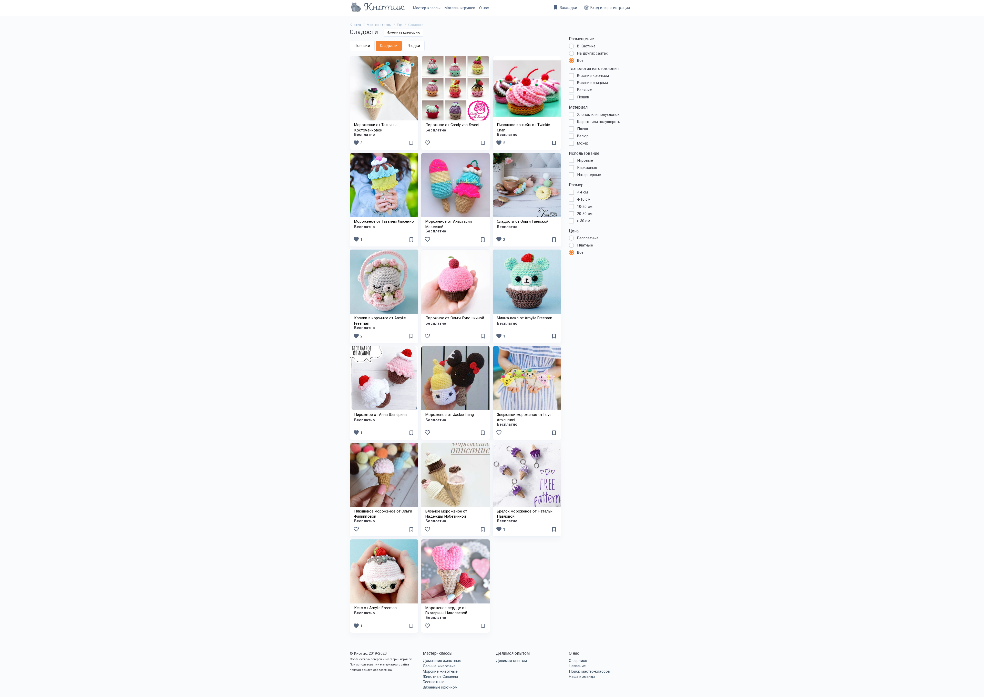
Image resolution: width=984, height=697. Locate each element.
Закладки (564, 7)
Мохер (583, 143)
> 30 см (583, 221)
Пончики (362, 45)
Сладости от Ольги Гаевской (523, 221)
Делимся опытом (511, 660)
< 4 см (582, 192)
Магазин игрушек (460, 8)
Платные (585, 245)
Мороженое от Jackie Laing (449, 414)
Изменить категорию (403, 32)
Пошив (583, 97)
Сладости (388, 45)
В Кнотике (586, 46)
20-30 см (584, 213)
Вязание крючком (593, 75)
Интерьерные (589, 174)
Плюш (582, 129)
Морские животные (440, 671)
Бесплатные (433, 682)
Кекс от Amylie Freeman (375, 608)
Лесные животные (439, 666)
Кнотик (355, 25)
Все (580, 60)
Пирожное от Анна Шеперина (380, 414)
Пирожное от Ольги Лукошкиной (454, 318)
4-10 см (583, 199)
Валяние (584, 90)
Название (577, 666)
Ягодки (413, 45)
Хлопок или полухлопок (598, 114)
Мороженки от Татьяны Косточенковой (375, 130)
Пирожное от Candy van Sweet (452, 124)
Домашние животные (442, 660)
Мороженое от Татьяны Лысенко (384, 221)
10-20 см (584, 206)
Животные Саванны (440, 676)
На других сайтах (592, 53)
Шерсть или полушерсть (598, 121)
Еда (400, 25)
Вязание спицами (592, 82)
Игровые (585, 160)
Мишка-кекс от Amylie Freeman (524, 318)
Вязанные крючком (440, 687)
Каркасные (587, 167)
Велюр (583, 136)
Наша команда (582, 676)
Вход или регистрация (606, 7)
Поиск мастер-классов (589, 671)
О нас (484, 8)
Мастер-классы (426, 8)
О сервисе (578, 660)
